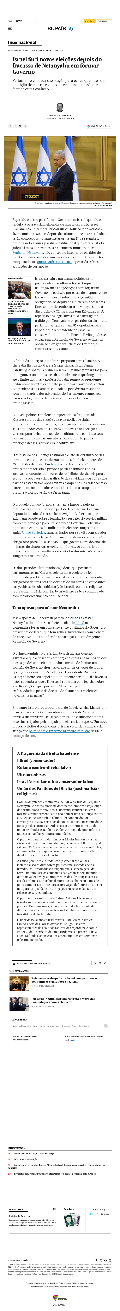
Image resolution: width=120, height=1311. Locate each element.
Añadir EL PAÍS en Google (100, 126)
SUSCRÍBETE (90, 21)
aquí (73, 1040)
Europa (34, 50)
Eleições (66, 1026)
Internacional (22, 42)
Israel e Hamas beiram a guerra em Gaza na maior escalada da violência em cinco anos (18, 307)
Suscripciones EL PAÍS (39, 1287)
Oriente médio (53, 1026)
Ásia (85, 1026)
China (55, 50)
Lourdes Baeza (37, 986)
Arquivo (68, 1209)
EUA (61, 50)
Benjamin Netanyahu (27, 252)
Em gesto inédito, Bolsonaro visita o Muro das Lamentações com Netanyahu (63, 1001)
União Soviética (33, 532)
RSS (69, 1287)
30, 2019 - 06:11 (64, 119)
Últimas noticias (17, 1148)
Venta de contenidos (41, 1283)
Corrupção (76, 1026)
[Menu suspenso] (10, 28)
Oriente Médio (45, 50)
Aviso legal (54, 1283)
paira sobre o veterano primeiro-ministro (59, 731)
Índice (74, 1287)
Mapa (91, 1283)
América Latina (14, 50)
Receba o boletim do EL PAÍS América (33, 963)
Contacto (29, 1283)
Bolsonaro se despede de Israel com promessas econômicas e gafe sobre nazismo (64, 980)
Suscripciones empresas (58, 1287)
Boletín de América (19, 1216)
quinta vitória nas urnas (54, 262)
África (25, 50)
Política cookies (65, 1283)
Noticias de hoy (83, 1287)
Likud (80, 623)
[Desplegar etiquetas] (106, 1026)
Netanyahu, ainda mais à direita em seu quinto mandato (19, 341)
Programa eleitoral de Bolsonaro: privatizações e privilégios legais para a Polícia (55, 1173)
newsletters (16, 1209)
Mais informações (20, 1040)
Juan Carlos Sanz (60, 115)
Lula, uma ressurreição (25, 1159)
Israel (55, 464)
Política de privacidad (80, 1283)
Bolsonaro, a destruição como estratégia (34, 1153)
